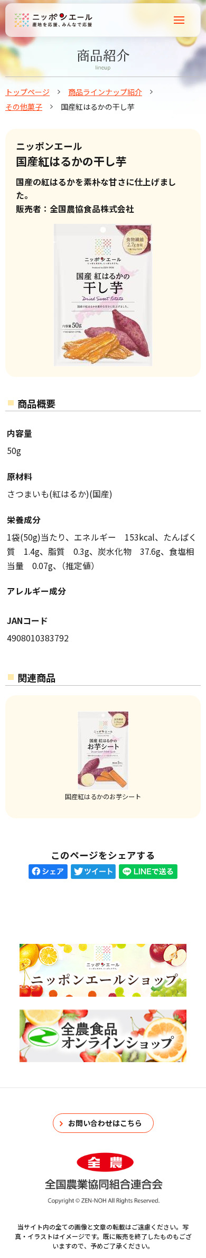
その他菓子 (23, 106)
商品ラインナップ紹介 (105, 92)
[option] (103, 756)
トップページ (27, 92)
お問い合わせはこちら (105, 1123)
